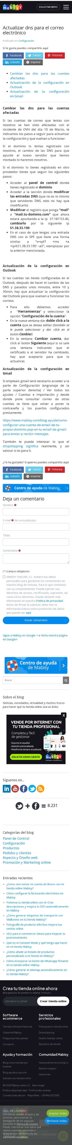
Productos (11, 848)
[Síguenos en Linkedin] (7, 788)
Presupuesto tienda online (53, 1026)
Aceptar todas (58, 1113)
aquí (28, 612)
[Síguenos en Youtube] (15, 788)
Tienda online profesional (17, 1026)
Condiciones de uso (14, 1095)
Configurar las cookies (15, 1136)
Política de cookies (40, 1090)
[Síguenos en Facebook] (24, 788)
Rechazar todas (57, 1120)
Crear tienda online (53, 1001)
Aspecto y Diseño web (20, 857)
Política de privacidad (49, 601)
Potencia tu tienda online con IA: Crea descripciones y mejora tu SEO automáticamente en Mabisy (37, 906)
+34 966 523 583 (50, 1095)
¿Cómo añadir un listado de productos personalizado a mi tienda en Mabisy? (30, 954)
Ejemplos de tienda (49, 1044)
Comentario (10, 550)
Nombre (8, 505)
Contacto (8, 1044)
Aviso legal (38, 1085)
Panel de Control (16, 838)
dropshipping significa (22, 446)
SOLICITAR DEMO (48, 7)
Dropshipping (46, 1032)
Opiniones (45, 1074)
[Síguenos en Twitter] (32, 788)
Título (6, 535)
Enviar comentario (36, 620)
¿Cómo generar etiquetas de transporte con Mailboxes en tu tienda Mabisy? (34, 917)
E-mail (19, 520)
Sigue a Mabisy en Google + (20, 635)
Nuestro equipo (47, 1068)
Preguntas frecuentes (15, 1038)
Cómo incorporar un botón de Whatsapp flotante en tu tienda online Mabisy (37, 963)
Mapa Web (33, 1095)
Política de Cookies (27, 1123)
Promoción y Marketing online (27, 862)
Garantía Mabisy (12, 1032)
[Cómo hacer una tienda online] (11, 5)
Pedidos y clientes (17, 853)
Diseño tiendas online (51, 1038)
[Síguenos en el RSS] (40, 788)
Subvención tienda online (17, 1078)
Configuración (26, 40)
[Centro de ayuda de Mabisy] (36, 488)
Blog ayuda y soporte (15, 1072)
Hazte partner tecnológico (53, 1062)
